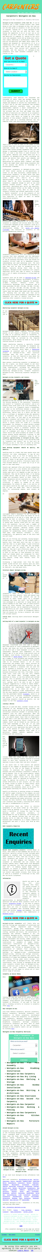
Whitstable (15, 1184)
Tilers (15, 1210)
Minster (14, 1191)
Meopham (14, 1198)
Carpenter (6, 1202)
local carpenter (25, 608)
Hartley (36, 1179)
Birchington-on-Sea (25, 1179)
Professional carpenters (11, 169)
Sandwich (5, 1184)
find (7, 1011)
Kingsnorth (6, 1196)
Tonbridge (35, 1184)
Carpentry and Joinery (14, 441)
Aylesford (27, 1194)
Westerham (12, 1186)
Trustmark (26, 694)
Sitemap (4, 1234)
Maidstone (6, 1193)
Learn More (23, 1251)
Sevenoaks (35, 1194)
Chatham (36, 1186)
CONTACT (31, 12)
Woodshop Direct (8, 913)
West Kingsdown (33, 1191)
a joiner (25, 424)
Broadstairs (31, 1188)
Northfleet (22, 1188)
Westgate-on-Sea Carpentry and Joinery (16, 377)
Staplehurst (12, 1183)
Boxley (29, 1183)
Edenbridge (30, 1193)
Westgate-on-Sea (30, 277)
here (12, 1028)
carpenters (6, 51)
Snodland (36, 1198)
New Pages (12, 1234)
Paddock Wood (27, 1181)
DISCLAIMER (37, 12)
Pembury (22, 1189)
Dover (22, 1191)
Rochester (27, 1198)
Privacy (37, 1234)
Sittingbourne (11, 1194)
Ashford (13, 1193)
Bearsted (5, 1200)
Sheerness (6, 1181)
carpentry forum (22, 700)
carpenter (6, 31)
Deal (20, 1198)
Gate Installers (16, 1211)
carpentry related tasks (15, 964)
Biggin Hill (7, 1188)
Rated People (18, 656)
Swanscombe (25, 1200)
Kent (32, 26)
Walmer (15, 1188)
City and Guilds (30, 439)
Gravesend (25, 1184)
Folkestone (28, 1186)
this (8, 1005)
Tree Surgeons (26, 1210)
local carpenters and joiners (13, 858)
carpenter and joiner (15, 415)
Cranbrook (20, 1186)
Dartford (5, 1191)
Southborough (17, 1196)
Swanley (5, 1186)
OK (32, 1251)
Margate (18, 1181)
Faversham (13, 1189)
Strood (26, 1196)
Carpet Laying (28, 1211)
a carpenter (24, 427)
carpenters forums (15, 903)
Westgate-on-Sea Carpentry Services (16, 1032)
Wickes (19, 910)
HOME (19, 12)
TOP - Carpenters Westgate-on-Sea (14, 1207)
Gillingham (35, 1196)
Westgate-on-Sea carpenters (12, 923)
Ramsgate (36, 1183)
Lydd (20, 1194)
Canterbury (21, 1183)
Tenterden (21, 1193)
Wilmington (6, 1198)
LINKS (22, 12)
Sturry (13, 1181)
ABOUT (26, 12)
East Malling (14, 1200)
